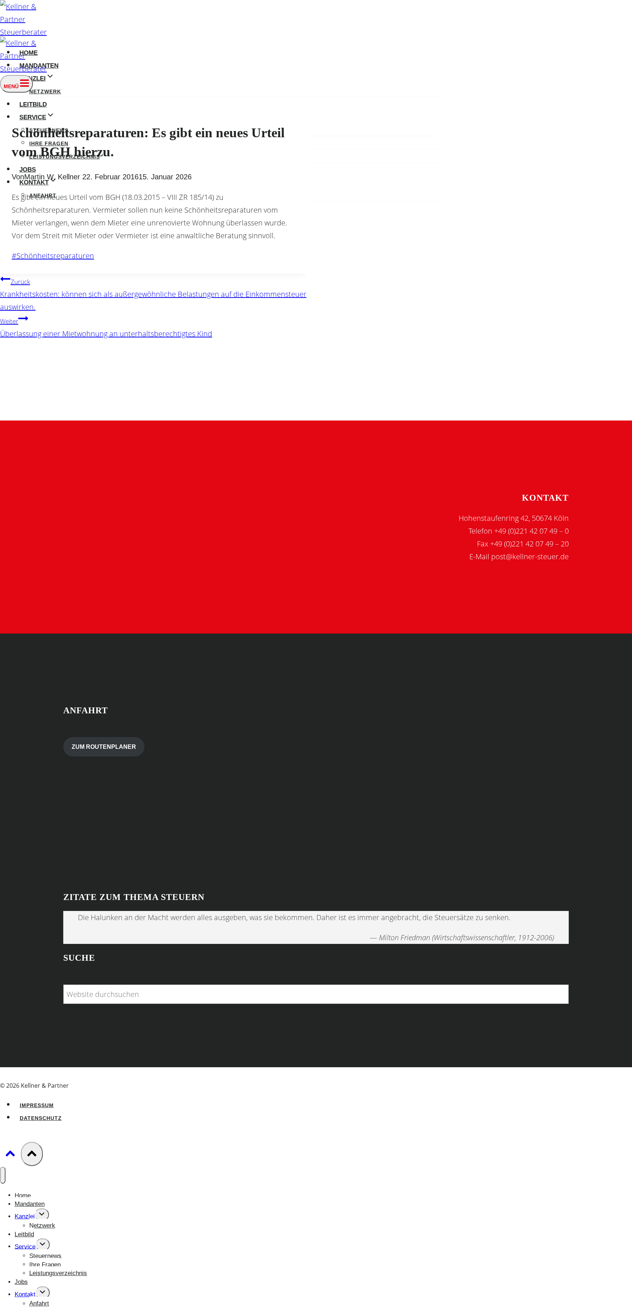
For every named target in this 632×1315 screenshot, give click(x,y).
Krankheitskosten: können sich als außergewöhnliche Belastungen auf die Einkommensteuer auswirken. (153, 294)
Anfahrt (39, 1303)
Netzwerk (45, 91)
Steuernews (45, 1255)
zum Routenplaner (104, 747)
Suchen (75, 978)
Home (23, 1195)
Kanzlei (25, 1216)
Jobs (27, 169)
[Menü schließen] (2, 1175)
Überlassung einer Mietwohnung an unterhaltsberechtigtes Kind (106, 328)
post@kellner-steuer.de (530, 556)
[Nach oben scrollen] (10, 1154)
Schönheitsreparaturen (53, 256)
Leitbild (33, 104)
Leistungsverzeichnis (58, 1273)
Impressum (37, 1105)
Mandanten (30, 1203)
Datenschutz (41, 1118)
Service (25, 1246)
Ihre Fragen (45, 1264)
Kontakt (25, 1294)
